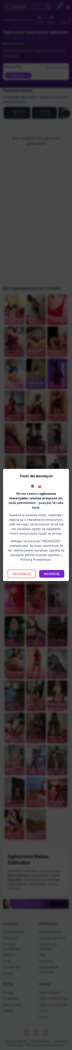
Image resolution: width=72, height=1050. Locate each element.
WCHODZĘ (52, 574)
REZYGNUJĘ (22, 574)
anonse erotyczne (43, 498)
